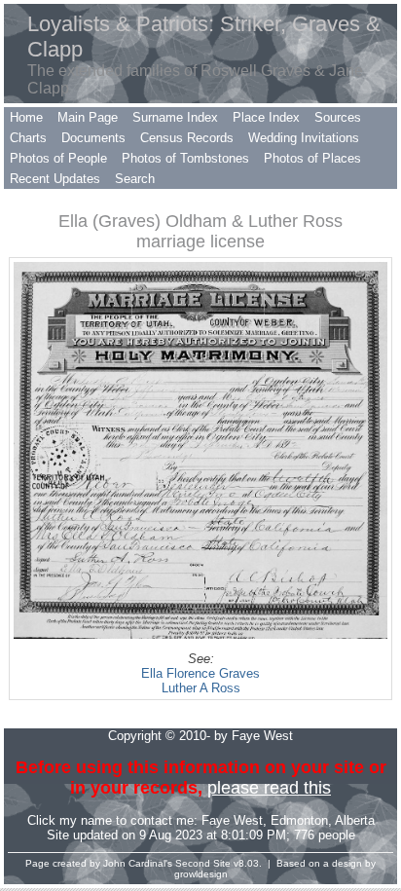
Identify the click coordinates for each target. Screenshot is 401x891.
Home (26, 117)
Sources (337, 117)
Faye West (232, 820)
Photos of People (58, 158)
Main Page (87, 117)
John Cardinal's (137, 863)
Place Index (266, 117)
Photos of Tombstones (185, 158)
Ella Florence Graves (200, 673)
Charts (28, 137)
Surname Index (175, 117)
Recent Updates (55, 178)
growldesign (201, 874)
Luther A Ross (201, 688)
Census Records (187, 137)
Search (135, 178)
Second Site (203, 863)
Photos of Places (312, 158)
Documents (93, 137)
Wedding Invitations (303, 137)
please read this (269, 788)
